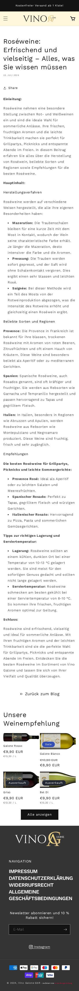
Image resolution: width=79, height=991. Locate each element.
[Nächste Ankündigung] (74, 6)
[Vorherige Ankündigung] (5, 6)
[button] (5, 18)
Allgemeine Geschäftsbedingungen (40, 895)
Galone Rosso (12, 745)
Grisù (7, 792)
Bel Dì (44, 792)
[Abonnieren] (65, 929)
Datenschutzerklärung (41, 878)
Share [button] (13, 88)
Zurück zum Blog (42, 693)
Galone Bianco (50, 753)
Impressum (23, 871)
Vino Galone (26, 983)
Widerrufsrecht (31, 885)
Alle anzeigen (39, 814)
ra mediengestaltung (63, 983)
